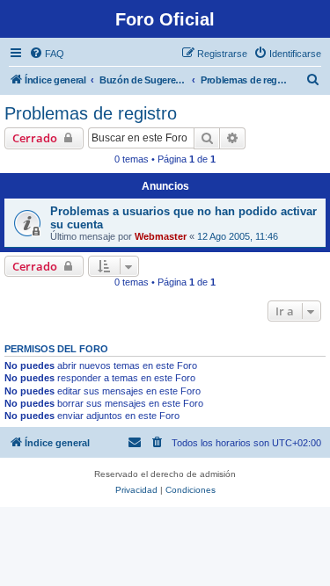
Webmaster (161, 236)
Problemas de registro (90, 113)
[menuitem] (46, 53)
